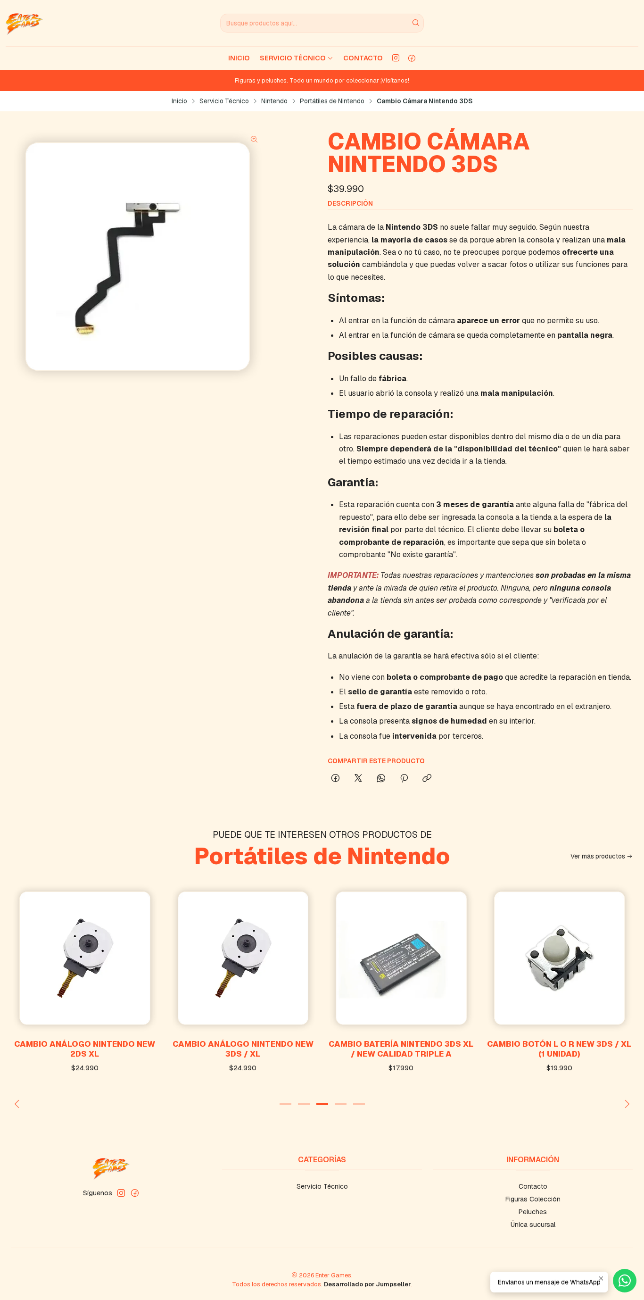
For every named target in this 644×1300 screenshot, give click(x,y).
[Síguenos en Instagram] (395, 58)
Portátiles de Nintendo (332, 101)
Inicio (239, 58)
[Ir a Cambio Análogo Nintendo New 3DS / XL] (243, 958)
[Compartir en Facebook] (335, 778)
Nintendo (274, 101)
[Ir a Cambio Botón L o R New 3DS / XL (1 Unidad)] (559, 958)
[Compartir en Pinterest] (404, 778)
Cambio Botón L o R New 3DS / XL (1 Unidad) (559, 1049)
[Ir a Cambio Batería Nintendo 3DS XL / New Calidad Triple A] (401, 958)
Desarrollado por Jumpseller (367, 1284)
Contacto (363, 58)
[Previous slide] (18, 1103)
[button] (285, 1103)
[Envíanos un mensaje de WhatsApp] (624, 1280)
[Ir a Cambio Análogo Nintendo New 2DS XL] (84, 958)
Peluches (533, 1212)
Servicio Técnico (293, 58)
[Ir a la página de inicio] (24, 23)
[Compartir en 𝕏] (358, 778)
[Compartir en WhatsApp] (381, 778)
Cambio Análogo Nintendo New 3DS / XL (243, 1049)
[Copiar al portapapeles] (427, 778)
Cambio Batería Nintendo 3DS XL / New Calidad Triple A (401, 1049)
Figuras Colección (533, 1199)
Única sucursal (533, 1224)
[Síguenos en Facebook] (411, 58)
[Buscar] (416, 23)
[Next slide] (626, 1103)
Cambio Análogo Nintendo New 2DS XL (84, 1049)
